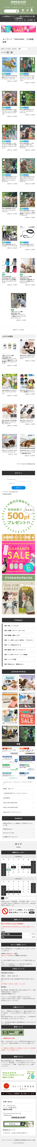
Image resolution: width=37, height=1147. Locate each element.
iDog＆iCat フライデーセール (12, 812)
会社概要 (30, 20)
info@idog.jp (12, 1107)
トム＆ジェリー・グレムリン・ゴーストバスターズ (17, 783)
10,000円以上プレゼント (17, 7)
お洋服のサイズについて (10, 836)
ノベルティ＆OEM (29, 7)
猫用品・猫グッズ (8, 788)
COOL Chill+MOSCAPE (10, 807)
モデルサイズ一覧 (8, 833)
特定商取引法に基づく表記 (27, 1140)
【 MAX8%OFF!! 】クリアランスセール (15, 793)
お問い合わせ (19, 20)
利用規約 (17, 1140)
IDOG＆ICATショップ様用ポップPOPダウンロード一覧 (18, 824)
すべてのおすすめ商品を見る (26, 464)
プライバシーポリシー (8, 1140)
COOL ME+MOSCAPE (10, 802)
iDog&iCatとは (7, 829)
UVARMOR (6, 798)
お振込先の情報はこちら (8, 993)
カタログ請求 (7, 7)
